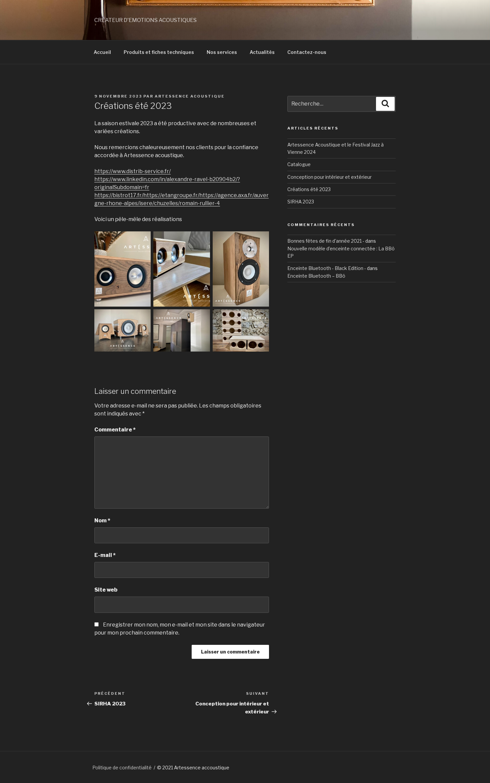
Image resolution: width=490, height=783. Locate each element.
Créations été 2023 (309, 189)
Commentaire (115, 429)
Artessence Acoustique (190, 96)
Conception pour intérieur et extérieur (329, 177)
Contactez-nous (306, 52)
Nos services (222, 52)
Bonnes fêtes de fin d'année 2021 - (325, 241)
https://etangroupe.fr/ (171, 195)
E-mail (105, 555)
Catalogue (299, 164)
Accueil (102, 52)
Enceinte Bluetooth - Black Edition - (326, 268)
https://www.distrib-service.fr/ (132, 171)
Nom (102, 520)
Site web (105, 590)
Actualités (262, 52)
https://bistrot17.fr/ (118, 195)
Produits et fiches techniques (159, 52)
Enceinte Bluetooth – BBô (316, 276)
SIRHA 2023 (300, 201)
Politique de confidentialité (122, 767)
